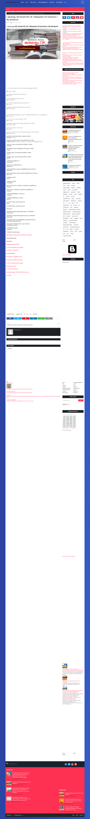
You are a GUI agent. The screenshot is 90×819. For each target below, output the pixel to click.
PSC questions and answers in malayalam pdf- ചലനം (75, 166)
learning (75, 205)
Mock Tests (75, 391)
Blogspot (12, 815)
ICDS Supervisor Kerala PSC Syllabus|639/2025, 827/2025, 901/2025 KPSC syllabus (72, 83)
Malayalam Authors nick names (74, 209)
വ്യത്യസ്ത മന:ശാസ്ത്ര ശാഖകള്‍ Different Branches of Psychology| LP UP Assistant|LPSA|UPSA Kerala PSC (71, 698)
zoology (71, 233)
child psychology (66, 187)
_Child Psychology (66, 389)
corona (64, 189)
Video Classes (65, 392)
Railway (71, 229)
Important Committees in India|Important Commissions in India (19, 401)
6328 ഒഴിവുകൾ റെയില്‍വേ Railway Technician (72, 47)
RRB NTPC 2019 (9, 383)
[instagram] (77, 17)
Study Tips (8, 275)
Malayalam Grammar (67, 211)
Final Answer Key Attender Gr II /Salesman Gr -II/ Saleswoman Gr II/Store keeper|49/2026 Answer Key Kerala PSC (72, 78)
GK (24, 314)
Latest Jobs (75, 392)
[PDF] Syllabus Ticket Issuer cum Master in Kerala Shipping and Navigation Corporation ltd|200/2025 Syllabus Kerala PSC (73, 64)
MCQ (64, 216)
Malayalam (65, 209)
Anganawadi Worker (13, 13)
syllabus (80, 231)
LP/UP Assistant (76, 388)
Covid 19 (69, 189)
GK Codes (67, 196)
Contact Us (82, 815)
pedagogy (76, 218)
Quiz (67, 229)
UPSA (64, 233)
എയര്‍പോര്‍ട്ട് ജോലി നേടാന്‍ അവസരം (70, 48)
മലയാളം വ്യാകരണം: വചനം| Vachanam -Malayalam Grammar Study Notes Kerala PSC (71, 26)
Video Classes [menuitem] (33, 2)
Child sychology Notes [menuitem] (42, 2)
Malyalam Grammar (66, 213)
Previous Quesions (72, 222)
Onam (71, 218)
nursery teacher (75, 216)
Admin (9, 22)
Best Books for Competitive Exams (14, 256)
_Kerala (74, 383)
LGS (30, 314)
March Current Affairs (76, 213)
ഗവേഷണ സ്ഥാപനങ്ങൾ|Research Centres (71, 29)
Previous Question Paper (67, 224)
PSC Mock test (65, 227)
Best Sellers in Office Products (68, 556)
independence (73, 200)
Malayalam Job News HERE (12, 244)
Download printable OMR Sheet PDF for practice (17, 272)
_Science (64, 385)
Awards (73, 183)
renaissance (76, 229)
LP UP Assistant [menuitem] (59, 2)
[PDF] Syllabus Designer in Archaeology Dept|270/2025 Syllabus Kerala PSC (70, 58)
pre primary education (73, 220)
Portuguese (65, 220)
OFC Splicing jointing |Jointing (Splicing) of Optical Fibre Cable (19, 389)
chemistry (73, 185)
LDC (27, 314)
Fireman (70, 194)
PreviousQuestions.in (10, 391)
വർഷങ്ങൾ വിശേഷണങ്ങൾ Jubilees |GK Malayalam (74, 131)
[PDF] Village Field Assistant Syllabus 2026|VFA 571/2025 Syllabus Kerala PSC (72, 81)
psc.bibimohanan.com (12, 2)
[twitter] (68, 17)
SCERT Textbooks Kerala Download (14, 263)
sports (76, 231)
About (74, 239)
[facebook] (64, 17)
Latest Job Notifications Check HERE (14, 247)
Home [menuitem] (22, 2)
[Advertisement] (33, 72)
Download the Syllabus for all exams (14, 259)
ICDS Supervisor (66, 200)
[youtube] (82, 17)
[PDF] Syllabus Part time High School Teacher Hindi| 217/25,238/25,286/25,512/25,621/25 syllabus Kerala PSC (72, 60)
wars (68, 233)
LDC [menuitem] (26, 2)
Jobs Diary (8, 395)
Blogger (22, 815)
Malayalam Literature (76, 211)
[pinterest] (73, 17)
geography (80, 194)
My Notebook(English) (11, 399)
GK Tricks (72, 196)
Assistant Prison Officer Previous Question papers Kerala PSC (19, 392)
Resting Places (65, 231)
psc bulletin (76, 224)
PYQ (64, 229)
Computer (73, 187)
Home (8, 13)
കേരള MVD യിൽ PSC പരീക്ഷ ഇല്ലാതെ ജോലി (72, 49)
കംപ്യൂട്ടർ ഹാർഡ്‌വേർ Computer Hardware (71, 31)
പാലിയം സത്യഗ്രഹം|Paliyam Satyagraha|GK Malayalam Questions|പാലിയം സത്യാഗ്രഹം (75, 148)
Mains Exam (76, 207)
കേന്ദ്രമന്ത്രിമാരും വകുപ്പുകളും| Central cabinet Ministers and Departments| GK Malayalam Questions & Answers (72, 34)
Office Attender (66, 218)
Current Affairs (75, 189)
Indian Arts (80, 200)
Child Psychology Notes (77, 382)
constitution (78, 187)
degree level (73, 192)
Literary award (66, 207)
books (64, 185)
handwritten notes (66, 198)
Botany (68, 185)
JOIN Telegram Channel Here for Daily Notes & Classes (19, 234)
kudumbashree (66, 205)
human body (78, 198)
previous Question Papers (12, 268)
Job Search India (65, 262)
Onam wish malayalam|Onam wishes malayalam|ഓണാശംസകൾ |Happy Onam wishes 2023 (75, 139)
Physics (81, 218)
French (75, 194)
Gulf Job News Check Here (12, 250)
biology (78, 183)
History (73, 198)
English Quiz (65, 194)
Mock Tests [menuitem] (51, 2)
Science (71, 231)
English (78, 192)
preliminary (35, 314)
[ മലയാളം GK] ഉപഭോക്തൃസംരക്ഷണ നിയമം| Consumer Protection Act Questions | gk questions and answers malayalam (72, 691)
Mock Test (68, 216)
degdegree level (19, 314)
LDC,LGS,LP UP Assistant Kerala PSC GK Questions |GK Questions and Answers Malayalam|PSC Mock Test (72, 38)
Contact (63, 241)
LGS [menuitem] (65, 2)
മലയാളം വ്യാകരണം (67, 235)
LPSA (71, 207)
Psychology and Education (74, 227)
